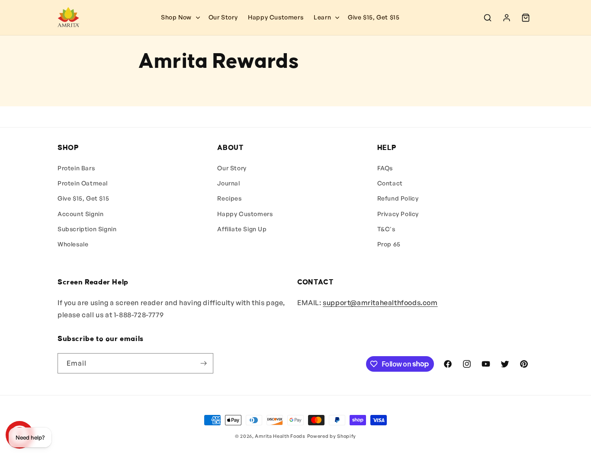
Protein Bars (76, 168)
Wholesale (73, 244)
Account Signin (80, 213)
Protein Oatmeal (83, 183)
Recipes (229, 198)
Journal (228, 183)
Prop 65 (389, 244)
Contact (390, 183)
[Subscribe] (203, 363)
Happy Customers (245, 213)
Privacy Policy (398, 213)
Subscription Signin (87, 229)
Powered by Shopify (332, 436)
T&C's (386, 229)
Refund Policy (398, 198)
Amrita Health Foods (280, 436)
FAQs (385, 168)
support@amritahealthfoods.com (380, 302)
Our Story (231, 168)
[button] (325, 17)
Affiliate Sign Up (242, 229)
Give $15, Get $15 (83, 198)
